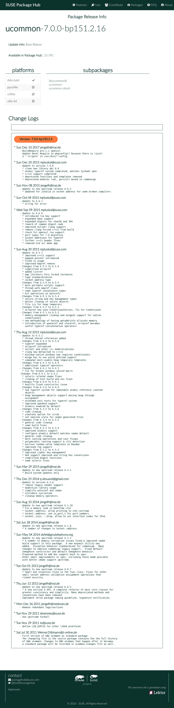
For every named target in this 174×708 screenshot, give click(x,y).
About (168, 5)
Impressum (14, 689)
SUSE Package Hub (23, 5)
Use (97, 5)
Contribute (115, 5)
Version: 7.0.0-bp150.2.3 (36, 139)
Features (81, 5)
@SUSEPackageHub (23, 683)
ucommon (23, 29)
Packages (136, 5)
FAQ (153, 5)
